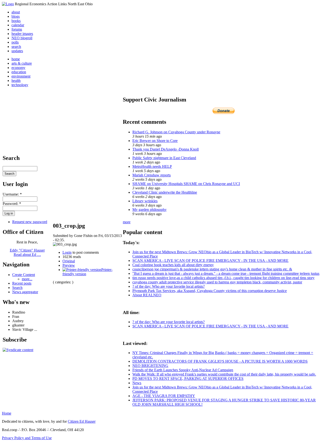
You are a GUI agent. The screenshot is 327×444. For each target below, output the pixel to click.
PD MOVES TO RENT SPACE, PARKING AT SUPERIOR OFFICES (187, 379)
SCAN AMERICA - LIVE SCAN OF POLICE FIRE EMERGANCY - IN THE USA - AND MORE (210, 261)
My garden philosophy (149, 210)
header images (22, 34)
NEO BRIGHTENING (150, 366)
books (16, 21)
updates (17, 51)
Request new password (29, 222)
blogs (15, 16)
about (15, 12)
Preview (68, 265)
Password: (12, 204)
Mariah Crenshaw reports (151, 175)
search (16, 47)
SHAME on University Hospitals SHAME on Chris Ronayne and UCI (186, 184)
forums (16, 29)
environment (20, 76)
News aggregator (25, 292)
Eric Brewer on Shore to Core (155, 141)
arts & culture (21, 63)
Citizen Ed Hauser (82, 421)
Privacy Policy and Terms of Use (27, 438)
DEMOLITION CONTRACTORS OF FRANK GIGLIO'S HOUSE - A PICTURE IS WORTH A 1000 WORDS (220, 361)
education (18, 72)
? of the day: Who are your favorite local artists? (168, 286)
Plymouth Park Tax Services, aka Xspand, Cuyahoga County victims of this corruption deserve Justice (209, 291)
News (136, 383)
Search (17, 288)
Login (67, 252)
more (126, 222)
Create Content (23, 275)
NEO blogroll (21, 38)
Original (68, 261)
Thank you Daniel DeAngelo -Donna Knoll (165, 149)
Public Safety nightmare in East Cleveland (164, 158)
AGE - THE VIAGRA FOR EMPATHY (163, 396)
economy (18, 68)
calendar (17, 25)
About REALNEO (146, 295)
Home (6, 413)
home (15, 59)
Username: (12, 194)
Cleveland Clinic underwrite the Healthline (164, 192)
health (16, 81)
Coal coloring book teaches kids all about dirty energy (173, 265)
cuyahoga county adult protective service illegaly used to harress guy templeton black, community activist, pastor (217, 282)
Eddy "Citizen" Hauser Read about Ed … (27, 252)
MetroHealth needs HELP (152, 166)
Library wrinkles (145, 201)
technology (19, 85)
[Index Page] (8, 4)
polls (15, 42)
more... (27, 279)
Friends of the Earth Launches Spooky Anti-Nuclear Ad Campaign (182, 370)
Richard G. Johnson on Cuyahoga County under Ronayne (176, 132)
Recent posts (21, 283)
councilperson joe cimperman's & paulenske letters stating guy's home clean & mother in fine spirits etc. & (212, 269)
